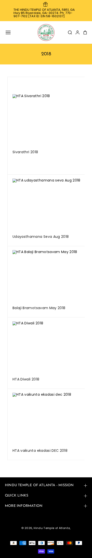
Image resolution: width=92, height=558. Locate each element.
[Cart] (85, 32)
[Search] (70, 32)
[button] (8, 32)
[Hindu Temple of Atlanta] (46, 32)
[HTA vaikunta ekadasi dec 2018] (52, 419)
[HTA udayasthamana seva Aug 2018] (52, 205)
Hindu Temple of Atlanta (52, 528)
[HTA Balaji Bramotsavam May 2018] (52, 276)
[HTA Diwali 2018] (52, 347)
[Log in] (77, 32)
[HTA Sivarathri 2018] (52, 120)
